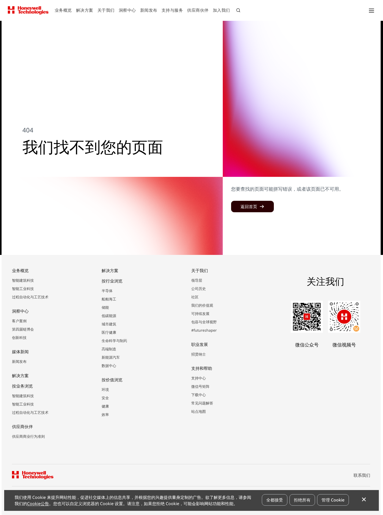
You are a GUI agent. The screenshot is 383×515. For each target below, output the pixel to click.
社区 (195, 296)
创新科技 (19, 337)
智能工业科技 (23, 288)
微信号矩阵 (200, 386)
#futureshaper (204, 330)
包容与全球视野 (204, 321)
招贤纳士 (198, 354)
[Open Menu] (371, 10)
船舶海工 (109, 299)
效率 (105, 414)
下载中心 (198, 394)
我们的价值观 (202, 305)
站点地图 (198, 411)
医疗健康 (109, 332)
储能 (105, 307)
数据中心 (109, 365)
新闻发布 (19, 361)
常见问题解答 (202, 403)
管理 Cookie (333, 500)
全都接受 (274, 500)
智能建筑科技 (23, 280)
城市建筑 (109, 323)
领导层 (196, 280)
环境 (105, 389)
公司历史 (198, 288)
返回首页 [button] (248, 206)
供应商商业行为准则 (28, 436)
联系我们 (362, 475)
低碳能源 (109, 315)
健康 (105, 406)
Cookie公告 (38, 503)
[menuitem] (63, 10)
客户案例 (19, 320)
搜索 (239, 11)
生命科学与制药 (114, 340)
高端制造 (109, 348)
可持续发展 (200, 313)
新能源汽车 (111, 357)
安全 (105, 397)
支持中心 (198, 378)
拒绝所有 (302, 500)
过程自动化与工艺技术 (30, 296)
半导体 (107, 290)
